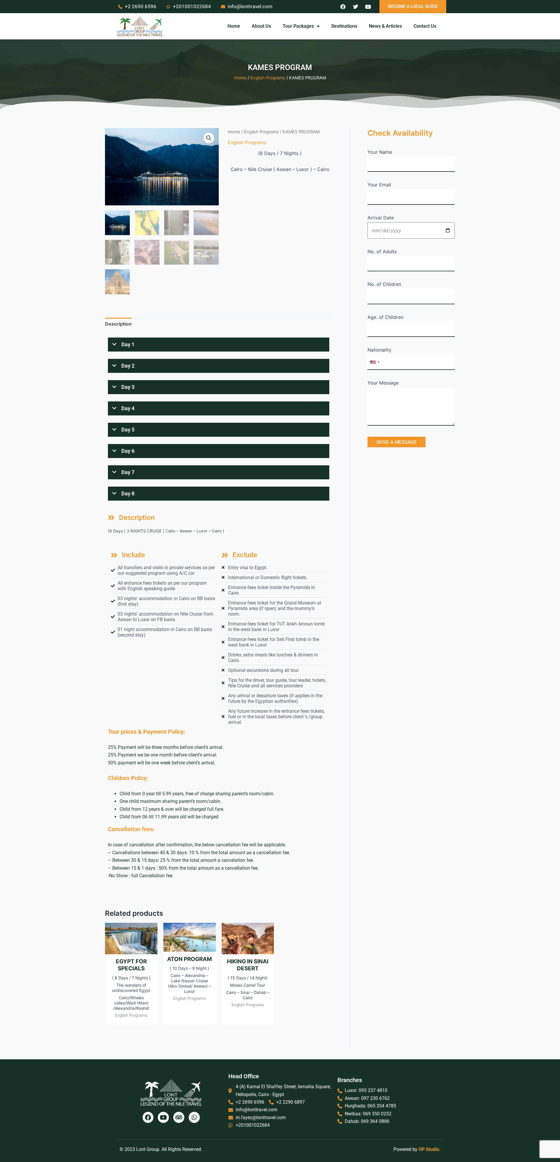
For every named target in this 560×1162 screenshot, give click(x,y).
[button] (209, 138)
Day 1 (127, 344)
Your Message (383, 383)
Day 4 (127, 408)
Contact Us (425, 26)
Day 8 (127, 493)
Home (234, 26)
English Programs (267, 78)
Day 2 (127, 366)
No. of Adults (382, 251)
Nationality (379, 350)
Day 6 (127, 451)
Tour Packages (298, 26)
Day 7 (127, 472)
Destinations (344, 26)
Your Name (380, 152)
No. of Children (384, 284)
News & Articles (385, 26)
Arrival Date (381, 218)
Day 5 (127, 430)
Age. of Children (385, 317)
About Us (261, 26)
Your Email (379, 185)
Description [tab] (118, 324)
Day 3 (127, 387)
